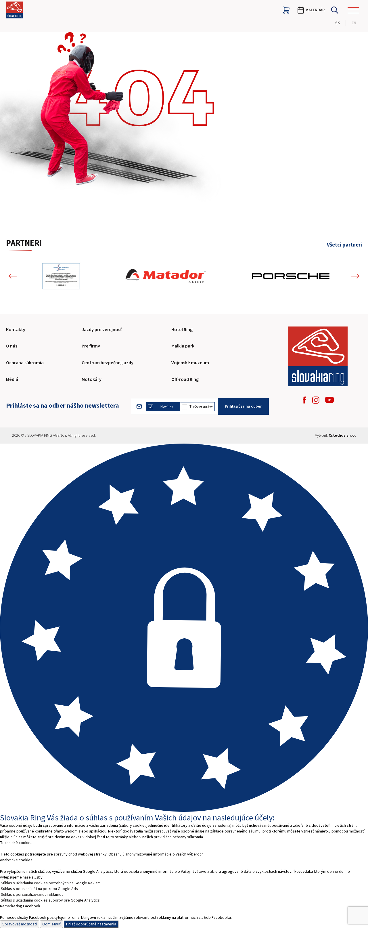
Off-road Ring (185, 379)
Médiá (12, 379)
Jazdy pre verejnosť (102, 329)
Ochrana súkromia (25, 363)
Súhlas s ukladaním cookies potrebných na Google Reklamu (52, 883)
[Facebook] (304, 400)
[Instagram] (315, 400)
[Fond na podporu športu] (61, 276)
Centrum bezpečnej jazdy (107, 363)
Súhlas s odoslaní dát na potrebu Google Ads (39, 889)
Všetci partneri (344, 245)
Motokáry (91, 379)
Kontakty (15, 329)
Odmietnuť (51, 924)
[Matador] (165, 276)
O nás (11, 346)
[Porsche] (290, 276)
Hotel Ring (182, 329)
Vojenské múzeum (190, 363)
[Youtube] (329, 400)
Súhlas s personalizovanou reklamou (32, 895)
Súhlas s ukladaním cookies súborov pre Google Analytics (50, 900)
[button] (12, 276)
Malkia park (182, 346)
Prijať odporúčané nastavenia (91, 924)
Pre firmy (91, 346)
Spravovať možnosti (19, 924)
